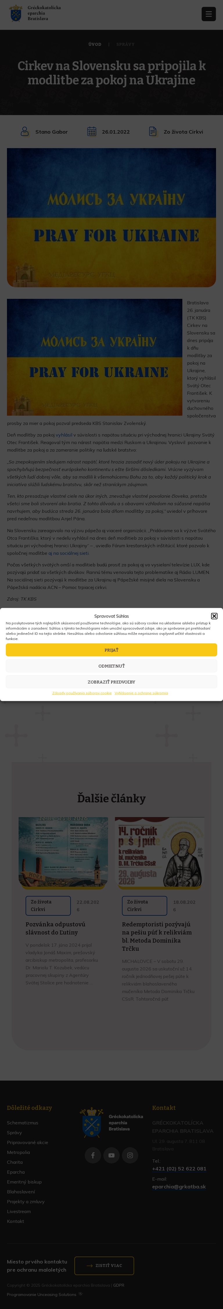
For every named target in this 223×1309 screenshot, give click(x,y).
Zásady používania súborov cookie (82, 693)
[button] (214, 616)
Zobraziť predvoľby (111, 681)
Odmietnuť (111, 665)
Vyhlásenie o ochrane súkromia (141, 693)
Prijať (111, 649)
